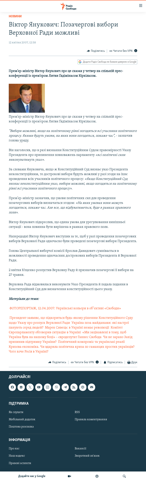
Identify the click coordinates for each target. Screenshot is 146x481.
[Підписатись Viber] (56, 387)
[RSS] (74, 387)
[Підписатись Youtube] (38, 387)
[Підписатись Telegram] (65, 387)
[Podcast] (82, 387)
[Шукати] (124, 476)
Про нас (14, 448)
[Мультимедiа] (69, 476)
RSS (77, 412)
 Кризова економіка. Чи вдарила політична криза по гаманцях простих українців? (71, 347)
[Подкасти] (97, 476)
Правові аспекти (20, 463)
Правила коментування (91, 419)
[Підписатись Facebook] (12, 387)
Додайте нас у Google (31, 476)
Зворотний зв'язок (87, 456)
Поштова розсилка (21, 426)
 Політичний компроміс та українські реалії (91, 342)
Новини (15, 16)
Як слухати (16, 412)
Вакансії (80, 448)
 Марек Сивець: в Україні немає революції (76, 327)
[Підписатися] (91, 387)
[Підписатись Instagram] (47, 387)
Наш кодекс (17, 456)
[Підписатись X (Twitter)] (30, 387)
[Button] (96, 51)
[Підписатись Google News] (21, 387)
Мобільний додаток (22, 419)
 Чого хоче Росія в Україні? (28, 351)
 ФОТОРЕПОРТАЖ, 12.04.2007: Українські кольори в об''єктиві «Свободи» (65, 308)
